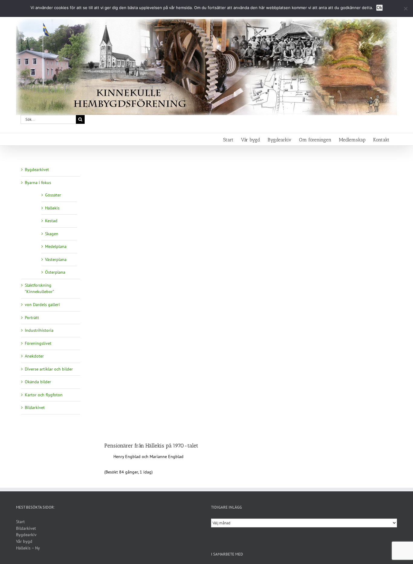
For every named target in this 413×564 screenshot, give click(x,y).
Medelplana (56, 246)
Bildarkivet (35, 407)
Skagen (51, 233)
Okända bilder (38, 381)
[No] (405, 8)
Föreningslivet (38, 343)
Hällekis (52, 208)
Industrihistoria (39, 330)
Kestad (51, 220)
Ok (379, 7)
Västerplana (56, 259)
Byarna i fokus (38, 182)
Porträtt (32, 317)
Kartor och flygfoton (44, 394)
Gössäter (53, 195)
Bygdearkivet (37, 169)
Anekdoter (34, 356)
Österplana (55, 272)
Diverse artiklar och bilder (49, 369)
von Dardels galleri (42, 304)
